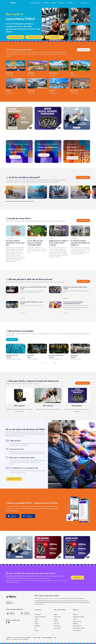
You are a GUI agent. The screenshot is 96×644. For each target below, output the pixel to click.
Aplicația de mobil (77, 621)
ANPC (55, 637)
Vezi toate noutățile (82, 220)
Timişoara (26, 639)
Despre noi (75, 614)
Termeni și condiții (36, 637)
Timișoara (37, 630)
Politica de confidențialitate (47, 637)
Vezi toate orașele (83, 49)
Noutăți (47, 3)
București (37, 623)
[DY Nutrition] (48, 118)
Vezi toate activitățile (82, 177)
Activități (36, 619)
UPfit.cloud (28, 637)
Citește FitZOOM (55, 37)
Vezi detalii (22, 298)
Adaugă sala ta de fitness (13, 479)
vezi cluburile (44, 155)
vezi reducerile (15, 157)
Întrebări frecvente (77, 626)
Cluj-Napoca (37, 626)
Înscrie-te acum (77, 577)
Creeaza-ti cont (57, 626)
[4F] (76, 118)
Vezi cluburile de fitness (16, 37)
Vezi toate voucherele (82, 383)
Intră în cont (56, 623)
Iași (35, 628)
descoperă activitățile (72, 158)
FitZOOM (56, 621)
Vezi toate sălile (11, 339)
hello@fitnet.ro (10, 603)
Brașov (36, 621)
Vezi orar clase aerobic (35, 37)
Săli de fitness (38, 614)
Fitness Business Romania (78, 628)
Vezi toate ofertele (83, 281)
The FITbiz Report (77, 630)
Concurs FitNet (57, 628)
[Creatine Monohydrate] (19, 118)
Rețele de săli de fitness (40, 617)
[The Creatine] (48, 547)
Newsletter (75, 623)
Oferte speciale (57, 617)
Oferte (54, 3)
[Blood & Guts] (76, 547)
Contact (74, 619)
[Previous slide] (6, 192)
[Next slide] (89, 192)
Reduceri (61, 3)
